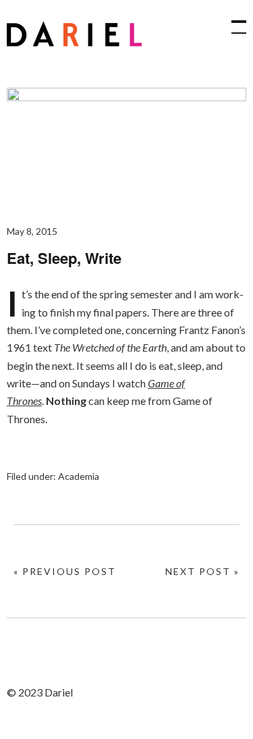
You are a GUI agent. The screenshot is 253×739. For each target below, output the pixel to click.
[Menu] (232, 20)
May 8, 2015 (32, 231)
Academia (78, 476)
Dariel (74, 34)
